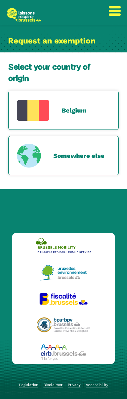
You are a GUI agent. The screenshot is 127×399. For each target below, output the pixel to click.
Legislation (28, 385)
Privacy (74, 385)
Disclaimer (53, 385)
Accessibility (97, 385)
